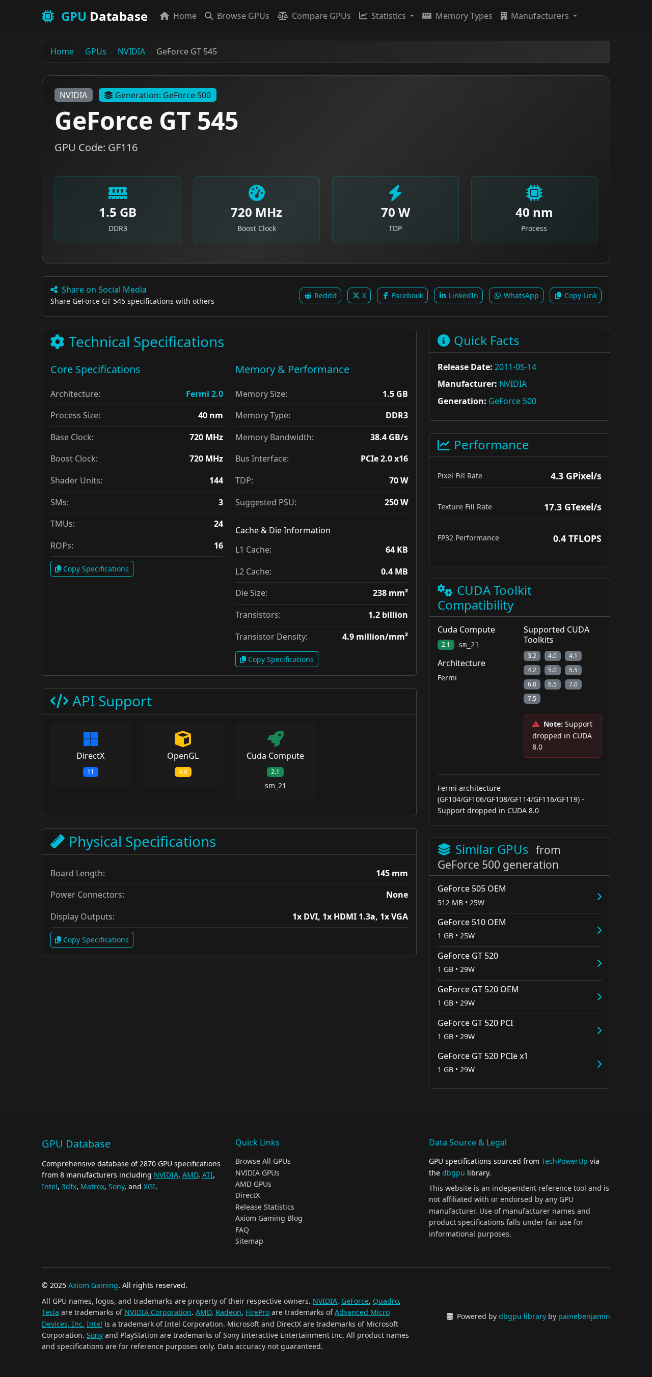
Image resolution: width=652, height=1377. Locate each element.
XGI (149, 1186)
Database (104, 16)
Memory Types (463, 15)
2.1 (275, 771)
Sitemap (249, 1241)
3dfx (69, 1186)
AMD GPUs (253, 1184)
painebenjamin (584, 1316)
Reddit (324, 295)
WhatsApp (520, 295)
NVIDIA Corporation (158, 1312)
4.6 (183, 771)
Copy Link (579, 295)
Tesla (50, 1312)
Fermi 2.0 (204, 393)
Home (184, 15)
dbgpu (453, 1173)
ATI (207, 1175)
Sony (116, 1186)
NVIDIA (73, 95)
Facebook (406, 295)
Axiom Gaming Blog (269, 1218)
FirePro (257, 1312)
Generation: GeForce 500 (163, 95)
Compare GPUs (320, 15)
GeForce (355, 1301)
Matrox (92, 1186)
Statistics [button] (388, 15)
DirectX (247, 1195)
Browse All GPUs (263, 1161)
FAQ (242, 1230)
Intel (50, 1186)
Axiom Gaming (93, 1285)
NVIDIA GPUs (257, 1173)
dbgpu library (522, 1316)
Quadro (386, 1301)
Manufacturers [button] (540, 15)
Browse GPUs (242, 15)
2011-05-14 (515, 366)
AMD (190, 1175)
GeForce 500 (512, 401)
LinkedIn (462, 295)
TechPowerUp (564, 1161)
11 (90, 771)
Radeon (228, 1312)
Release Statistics (264, 1207)
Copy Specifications (96, 568)
